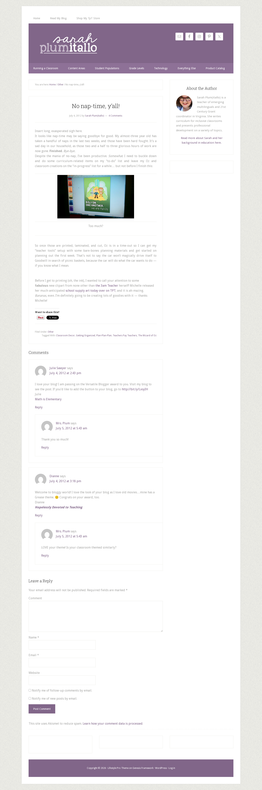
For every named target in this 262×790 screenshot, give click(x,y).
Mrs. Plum (63, 423)
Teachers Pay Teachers (125, 335)
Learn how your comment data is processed (113, 723)
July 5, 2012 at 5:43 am (71, 428)
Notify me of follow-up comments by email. (62, 690)
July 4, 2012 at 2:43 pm (65, 373)
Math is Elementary (48, 399)
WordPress (161, 768)
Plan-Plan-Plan (104, 335)
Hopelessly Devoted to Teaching (58, 507)
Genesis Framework (143, 768)
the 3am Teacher (107, 285)
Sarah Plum (68, 43)
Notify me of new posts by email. (54, 698)
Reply (39, 407)
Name (34, 637)
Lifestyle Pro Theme (118, 768)
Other (51, 331)
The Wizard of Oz (147, 335)
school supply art (78, 290)
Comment (35, 598)
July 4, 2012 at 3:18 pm (65, 481)
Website (34, 673)
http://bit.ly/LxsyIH (135, 389)
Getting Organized (85, 335)
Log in (172, 768)
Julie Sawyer (57, 368)
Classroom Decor (65, 335)
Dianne (54, 476)
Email (34, 655)
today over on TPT (102, 290)
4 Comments (115, 115)
